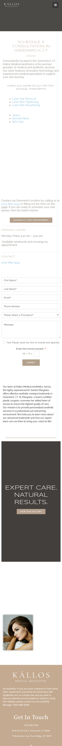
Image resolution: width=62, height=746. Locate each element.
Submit (31, 362)
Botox (17, 115)
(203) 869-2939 (10, 203)
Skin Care (18, 121)
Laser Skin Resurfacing (26, 105)
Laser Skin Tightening (25, 101)
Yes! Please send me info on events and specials (33, 342)
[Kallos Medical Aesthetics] (12, 5)
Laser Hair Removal (24, 98)
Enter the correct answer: (31, 348)
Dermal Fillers (20, 118)
